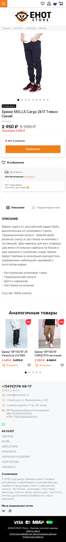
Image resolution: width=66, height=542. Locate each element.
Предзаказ (33, 149)
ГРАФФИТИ (9, 451)
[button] (18, 100)
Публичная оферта (33, 537)
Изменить (29, 176)
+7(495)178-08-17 (17, 386)
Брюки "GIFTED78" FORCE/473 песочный (48, 353)
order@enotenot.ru (17, 395)
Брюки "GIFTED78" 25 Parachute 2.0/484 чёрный (15, 353)
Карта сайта (33, 531)
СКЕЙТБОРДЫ (10, 462)
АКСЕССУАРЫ (10, 446)
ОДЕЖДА (7, 436)
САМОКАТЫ (8, 467)
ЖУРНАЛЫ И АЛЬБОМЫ (16, 456)
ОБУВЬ (6, 441)
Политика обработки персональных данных (33, 534)
